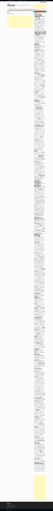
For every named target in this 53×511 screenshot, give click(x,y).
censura (36, 90)
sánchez (37, 412)
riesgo (35, 401)
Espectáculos (30, 9)
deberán (39, 135)
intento (43, 249)
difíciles (39, 152)
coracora (35, 122)
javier (38, 255)
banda (38, 65)
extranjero (36, 195)
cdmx (42, 88)
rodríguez (37, 404)
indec (43, 243)
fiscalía (38, 205)
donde (43, 158)
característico (38, 82)
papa (37, 330)
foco (37, 206)
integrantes (35, 248)
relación (36, 392)
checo (40, 93)
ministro (41, 299)
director (43, 153)
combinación (37, 106)
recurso (38, 387)
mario (35, 281)
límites (43, 267)
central (38, 90)
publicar (40, 373)
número (35, 319)
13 (43, 13)
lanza (44, 263)
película (36, 337)
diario (37, 151)
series (37, 420)
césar (44, 91)
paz (42, 335)
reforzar (41, 388)
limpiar (44, 267)
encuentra (35, 170)
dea (38, 134)
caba (42, 73)
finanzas (39, 204)
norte (39, 315)
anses (40, 45)
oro (43, 325)
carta (44, 84)
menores (35, 289)
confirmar (36, 114)
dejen (41, 140)
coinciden (39, 103)
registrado (42, 389)
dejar (35, 140)
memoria (38, 288)
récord (35, 385)
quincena (35, 378)
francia (37, 208)
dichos (39, 151)
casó (34, 87)
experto (35, 193)
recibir (42, 382)
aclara (40, 24)
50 (43, 19)
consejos (37, 116)
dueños (36, 160)
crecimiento (36, 128)
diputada (37, 153)
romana (41, 404)
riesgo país (39, 401)
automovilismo (35, 59)
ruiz (39, 406)
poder (37, 349)
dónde (40, 158)
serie (35, 420)
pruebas (42, 372)
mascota (39, 282)
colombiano (40, 105)
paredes (41, 331)
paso (37, 335)
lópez (40, 272)
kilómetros (39, 261)
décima (39, 136)
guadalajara (39, 222)
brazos (38, 71)
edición (43, 162)
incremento (42, 243)
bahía (37, 63)
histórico (35, 231)
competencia (40, 109)
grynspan (37, 222)
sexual (41, 421)
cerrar (40, 91)
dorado (35, 159)
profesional (35, 366)
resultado (38, 398)
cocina (35, 103)
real (37, 381)
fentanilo (43, 200)
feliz (34, 200)
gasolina (39, 214)
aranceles (38, 48)
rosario (40, 405)
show (38, 422)
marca (42, 279)
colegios (39, 104)
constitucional (35, 117)
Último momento (11, 9)
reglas (40, 390)
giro (41, 216)
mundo (36, 309)
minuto (35, 300)
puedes (35, 375)
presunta (35, 361)
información (38, 246)
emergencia (42, 166)
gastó (43, 214)
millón (36, 298)
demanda (41, 141)
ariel (39, 51)
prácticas (40, 353)
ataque (38, 55)
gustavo (38, 224)
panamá (36, 329)
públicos (35, 374)
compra (39, 110)
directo (41, 153)
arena (43, 48)
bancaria (42, 64)
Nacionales (16, 9)
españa (42, 176)
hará (44, 226)
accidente (39, 23)
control (39, 119)
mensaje (39, 289)
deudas (40, 150)
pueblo (38, 374)
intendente (35, 249)
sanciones (43, 412)
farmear (35, 198)
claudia (39, 99)
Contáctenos (44, 0)
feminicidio (36, 200)
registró (35, 390)
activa (34, 25)
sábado (39, 407)
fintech (41, 204)
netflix (35, 313)
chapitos (43, 92)
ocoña (39, 320)
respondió (35, 396)
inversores (38, 252)
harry (35, 227)
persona (36, 342)
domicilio (40, 157)
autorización (35, 60)
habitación (35, 225)
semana (36, 417)
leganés (38, 265)
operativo (36, 323)
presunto (38, 361)
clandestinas (39, 98)
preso (43, 360)
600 (38, 20)
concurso (43, 111)
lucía (34, 273)
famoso (38, 197)
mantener (40, 278)
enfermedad (40, 171)
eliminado (39, 165)
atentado (35, 56)
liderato (35, 267)
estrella (40, 187)
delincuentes (43, 140)
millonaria (41, 298)
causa (35, 88)
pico (34, 345)
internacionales (35, 251)
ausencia (43, 58)
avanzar (39, 60)
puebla (37, 374)
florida (35, 206)
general (39, 215)
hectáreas (42, 227)
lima (40, 267)
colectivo (35, 104)
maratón (39, 279)
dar (43, 133)
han (43, 226)
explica (41, 193)
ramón (38, 379)
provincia (36, 371)
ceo (44, 90)
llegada (39, 269)
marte (34, 282)
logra (42, 271)
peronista (35, 341)
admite (43, 28)
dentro (43, 142)
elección (42, 164)
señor (42, 418)
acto (39, 25)
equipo (39, 173)
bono (40, 70)
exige (37, 191)
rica (42, 400)
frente (39, 209)
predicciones (41, 355)
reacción (42, 380)
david (37, 134)
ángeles (44, 42)
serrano (38, 420)
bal (36, 64)
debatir (40, 134)
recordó (37, 385)
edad (41, 162)
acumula (40, 26)
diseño (39, 154)
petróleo (44, 344)
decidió (37, 136)
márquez (39, 281)
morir (36, 304)
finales (40, 203)
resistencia (35, 395)
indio (38, 244)
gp (41, 219)
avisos (40, 61)
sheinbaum (36, 422)
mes (43, 290)
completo (35, 110)
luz (41, 274)
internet (38, 251)
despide (35, 147)
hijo (44, 229)
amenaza (35, 40)
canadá (37, 80)
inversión (35, 252)
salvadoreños (43, 410)
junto (35, 260)
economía (39, 161)
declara (35, 137)
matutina (43, 283)
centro (41, 90)
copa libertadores (37, 121)
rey (40, 400)
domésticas (38, 157)
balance (38, 64)
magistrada (35, 276)
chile (41, 94)
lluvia (35, 271)
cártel (39, 85)
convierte (39, 120)
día (35, 151)
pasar (37, 334)
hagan (38, 226)
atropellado (43, 56)
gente (43, 215)
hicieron (40, 229)
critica (42, 129)
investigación (37, 253)
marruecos (43, 281)
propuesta (41, 369)
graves (39, 221)
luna (35, 274)
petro (42, 344)
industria (40, 244)
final (39, 203)
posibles (45, 352)
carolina (37, 84)
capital (42, 81)
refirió (34, 388)
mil (43, 295)
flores (43, 205)
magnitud (38, 276)
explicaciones (43, 193)
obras (37, 320)
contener (42, 118)
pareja (44, 331)
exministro (35, 192)
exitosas (43, 191)
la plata (39, 262)
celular (42, 89)
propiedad (35, 369)
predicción (36, 355)
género (42, 215)
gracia (42, 219)
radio (36, 379)
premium (40, 357)
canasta (40, 80)
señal (36, 418)
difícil (37, 152)
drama (36, 159)
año (36, 44)
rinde (43, 401)
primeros (35, 364)
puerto (41, 375)
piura (41, 346)
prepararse (38, 358)
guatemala (37, 223)
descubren (42, 145)
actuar (35, 26)
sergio (44, 419)
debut (40, 135)
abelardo (41, 21)
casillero (41, 86)
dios (45, 152)
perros (39, 341)
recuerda (35, 386)
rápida (40, 379)
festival (42, 201)
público (42, 373)
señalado (38, 418)
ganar (42, 213)
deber (35, 135)
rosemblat (43, 405)
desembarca (38, 146)
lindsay (37, 268)
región (35, 389)
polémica (35, 350)
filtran (40, 202)
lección (35, 265)
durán (38, 160)
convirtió (41, 120)
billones (37, 68)
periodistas (36, 340)
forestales (43, 206)
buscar (36, 73)
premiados (42, 356)
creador (39, 127)
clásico (42, 98)
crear (40, 127)
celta (40, 89)
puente (36, 375)
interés (35, 250)
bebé (45, 66)
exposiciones (43, 194)
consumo (38, 118)
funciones (42, 210)
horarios (44, 233)
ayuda (36, 62)
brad (34, 71)
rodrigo (35, 404)
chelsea (43, 93)
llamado (36, 269)
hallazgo (42, 226)
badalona (35, 63)
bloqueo (44, 68)
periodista (41, 339)
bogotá (37, 69)
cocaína (38, 102)
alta (36, 38)
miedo (37, 294)
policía (41, 350)
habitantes (37, 225)
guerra (44, 223)
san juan (38, 411)
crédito (40, 128)
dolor (35, 157)
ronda (35, 405)
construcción (39, 117)
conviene (37, 120)
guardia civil (42, 222)
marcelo (35, 280)
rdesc (39, 380)
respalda (42, 395)
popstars (38, 352)
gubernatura (41, 223)
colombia (36, 105)
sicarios (40, 422)
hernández (35, 229)
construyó (35, 118)
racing (34, 379)
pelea (40, 336)
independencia (36, 244)
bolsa (44, 69)
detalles (39, 148)
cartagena (35, 85)
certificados (43, 91)
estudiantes (43, 188)
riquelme (35, 402)
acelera (37, 24)
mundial (42, 308)
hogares (38, 231)
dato (35, 134)
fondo (38, 206)
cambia (38, 77)
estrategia (36, 187)
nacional (36, 311)
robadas (41, 402)
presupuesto (43, 361)
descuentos (35, 146)
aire (37, 36)
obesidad (42, 319)
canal (38, 80)
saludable (41, 410)
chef (41, 93)
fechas (37, 199)
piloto (42, 345)
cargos (39, 83)
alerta (40, 37)
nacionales (40, 311)
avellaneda (42, 60)
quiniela (40, 378)
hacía (44, 225)
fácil (42, 195)
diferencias (35, 152)
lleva (39, 270)
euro (41, 189)
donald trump (36, 158)
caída (42, 74)
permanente (39, 340)
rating (44, 379)
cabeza (44, 73)
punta (35, 376)
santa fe (35, 413)
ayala (34, 62)
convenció (35, 120)
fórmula (41, 207)
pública (38, 373)
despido (36, 147)
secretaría (35, 414)
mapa (34, 279)
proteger (39, 370)
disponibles (35, 155)
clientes (41, 100)
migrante (36, 295)
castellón (36, 87)
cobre (34, 102)
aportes (42, 47)
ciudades (35, 98)
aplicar (40, 47)
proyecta (35, 372)
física (40, 205)
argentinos (36, 51)
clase (41, 98)
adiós (40, 28)
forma (35, 207)
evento (44, 190)
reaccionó (35, 381)
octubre (41, 320)
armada (44, 51)
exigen (39, 191)
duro (40, 160)
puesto (42, 375)
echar (42, 160)
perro (37, 341)
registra (39, 389)
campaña (38, 79)
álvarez (42, 38)
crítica (44, 129)
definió (40, 139)
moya (38, 305)
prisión (40, 364)
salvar (35, 411)
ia (36, 238)
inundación (42, 251)
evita (34, 191)
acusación (35, 27)
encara (38, 169)
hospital (42, 234)
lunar (37, 274)
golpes (38, 219)
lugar (39, 273)
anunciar (39, 46)
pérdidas (35, 339)
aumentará (41, 57)
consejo (35, 116)
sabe (42, 407)
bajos (35, 64)
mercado (36, 290)
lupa (40, 274)
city (40, 97)
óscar (35, 326)
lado (36, 263)
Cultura (38, 9)
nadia (44, 311)
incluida (38, 243)
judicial (41, 257)
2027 (43, 16)
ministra (39, 299)
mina (42, 298)
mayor (40, 284)
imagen (35, 239)
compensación (36, 109)
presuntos (41, 361)
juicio (35, 259)
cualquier (44, 130)
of (38, 321)
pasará (40, 334)
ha (42, 224)
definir (42, 139)
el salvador (39, 164)
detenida (41, 149)
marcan (44, 279)
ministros (44, 299)
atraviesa (40, 56)
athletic (37, 56)
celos (39, 89)
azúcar (42, 62)
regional (36, 389)
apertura (37, 47)
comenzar (41, 106)
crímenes (44, 128)
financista (37, 204)
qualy (40, 376)
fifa (38, 202)
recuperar (35, 387)
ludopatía (36, 273)
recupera (38, 386)
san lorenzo (41, 411)
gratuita (37, 221)
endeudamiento (36, 171)
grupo (35, 222)
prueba (39, 372)
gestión (35, 216)
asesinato (36, 54)
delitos (36, 141)
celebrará (37, 89)
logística (40, 271)
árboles (41, 48)
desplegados (41, 147)
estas (44, 183)
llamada (35, 269)
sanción (39, 412)
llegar (43, 269)
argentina (38, 50)
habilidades (44, 224)
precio (37, 354)
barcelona (43, 65)
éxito (41, 191)
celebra (35, 89)
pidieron (36, 345)
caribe (41, 83)
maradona (36, 279)
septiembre (37, 419)
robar (43, 402)
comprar (41, 110)
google (40, 219)
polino (39, 351)
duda (42, 159)
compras (43, 110)
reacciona (45, 380)
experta (42, 192)
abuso (35, 23)
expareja (37, 192)
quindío (37, 378)
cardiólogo (44, 82)
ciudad (43, 97)
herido (38, 228)
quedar (35, 377)
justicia (38, 260)
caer (39, 74)
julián (41, 259)
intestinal (40, 251)
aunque (39, 58)
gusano (36, 224)
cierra (37, 96)
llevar (41, 270)
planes (34, 347)
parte (38, 332)
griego (40, 221)
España (24, 0)
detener (38, 149)
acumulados (42, 26)
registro (37, 390)
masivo (44, 282)
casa (42, 85)
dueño (35, 160)
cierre (40, 96)
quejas (38, 377)
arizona (40, 51)
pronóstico (38, 368)
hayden (39, 227)
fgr (44, 201)
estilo (42, 186)
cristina (40, 129)
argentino (44, 50)
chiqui (35, 95)
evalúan (43, 190)
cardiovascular (35, 83)
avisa (39, 61)
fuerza (38, 209)
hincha (35, 230)
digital (40, 152)
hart (36, 227)
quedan (42, 376)
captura (44, 81)
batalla (35, 66)
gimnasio (39, 216)
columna (44, 105)
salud (37, 410)
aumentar (39, 57)
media (37, 285)
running (42, 406)
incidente (35, 243)
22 (41, 18)
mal (41, 276)
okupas (39, 322)
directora (35, 154)
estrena (35, 188)
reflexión (36, 388)
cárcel (42, 82)
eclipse (35, 161)
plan (44, 346)
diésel (44, 151)
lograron (44, 271)
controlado (42, 119)
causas (37, 88)
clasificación (36, 99)
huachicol (42, 236)
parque (36, 332)
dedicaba (39, 138)
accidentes (43, 23)
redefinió (41, 387)
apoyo (44, 47)
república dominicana (40, 393)
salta (34, 410)
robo (37, 403)
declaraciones (40, 137)
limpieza (35, 268)
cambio (36, 78)
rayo (34, 380)
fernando (39, 201)
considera (42, 116)
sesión (35, 421)
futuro (42, 211)
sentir (34, 419)
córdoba (41, 122)
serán (42, 419)
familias (35, 197)
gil (37, 216)
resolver (40, 395)
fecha (35, 199)
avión (37, 61)
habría (43, 225)
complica (37, 110)
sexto (39, 421)
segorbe (37, 415)
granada (37, 220)
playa (40, 347)
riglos (41, 401)
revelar (35, 400)
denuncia (36, 143)
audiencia (35, 57)
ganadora (41, 212)
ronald (45, 404)
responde (44, 395)
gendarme (35, 215)
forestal (41, 206)
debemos (42, 134)
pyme (39, 376)
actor (41, 25)
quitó (42, 378)
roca (39, 403)
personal (41, 342)
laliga (41, 263)
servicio (40, 420)
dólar (40, 156)
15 (44, 13)
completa (43, 109)
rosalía (38, 405)
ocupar (35, 321)
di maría (43, 150)
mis (41, 300)
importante (38, 240)
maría (39, 280)
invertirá (40, 252)
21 (37, 17)
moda (43, 300)
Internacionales (21, 9)
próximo (42, 371)
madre (44, 274)
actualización (43, 25)
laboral (42, 262)
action (44, 24)
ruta (35, 407)
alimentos (40, 37)
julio (43, 259)
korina (35, 262)
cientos (35, 96)
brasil (36, 71)
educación (37, 163)
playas (42, 347)
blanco (42, 68)
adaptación (38, 28)
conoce (37, 115)
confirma (38, 113)
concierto (41, 111)
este (37, 185)
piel (37, 345)
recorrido (39, 385)
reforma (39, 388)
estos (44, 186)
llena (38, 270)
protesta (42, 370)
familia (42, 196)
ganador (38, 212)
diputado (39, 153)
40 (40, 19)
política (41, 351)
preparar (35, 358)
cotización (39, 126)
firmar (45, 204)
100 (40, 13)
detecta (42, 148)
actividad (37, 25)
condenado (37, 112)
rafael (37, 379)
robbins (35, 403)
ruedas (38, 406)
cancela (42, 80)
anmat (40, 43)
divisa (44, 155)
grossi (43, 221)
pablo (39, 326)
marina (42, 280)
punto (37, 376)
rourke (34, 406)
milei (36, 297)
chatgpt (37, 93)
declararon (35, 138)
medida (36, 286)
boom (41, 70)
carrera (40, 84)
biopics (39, 68)
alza (36, 39)
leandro (44, 264)
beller (35, 67)
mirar (40, 300)
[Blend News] (11, 5)
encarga (40, 169)
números (39, 319)
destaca (35, 148)
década (44, 135)
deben (43, 134)
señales (40, 418)
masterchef (35, 283)
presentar (44, 358)
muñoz (42, 309)
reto (43, 398)
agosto (41, 32)
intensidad (37, 249)
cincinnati (35, 97)
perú (38, 343)
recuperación (42, 386)
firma (43, 204)
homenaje (37, 232)
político (44, 351)
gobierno (38, 218)
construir (43, 117)
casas (39, 86)
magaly (43, 275)
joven (42, 257)
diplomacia (35, 153)
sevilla (37, 421)
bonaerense (38, 70)
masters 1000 (38, 283)
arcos (42, 48)
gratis (35, 221)
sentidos (44, 418)
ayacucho (43, 61)
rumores (41, 406)
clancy (36, 98)
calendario (37, 75)
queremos (40, 377)
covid (36, 127)
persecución (42, 341)
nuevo (38, 317)
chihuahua (40, 94)
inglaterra (43, 246)
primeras (37, 363)
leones (43, 265)
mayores (42, 284)
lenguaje (40, 265)
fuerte (35, 210)
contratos (37, 119)
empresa (40, 168)
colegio (37, 104)
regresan (35, 391)
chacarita (41, 92)
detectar (35, 149)
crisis (37, 129)
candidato (35, 81)
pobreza (41, 348)
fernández (35, 201)
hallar (40, 226)
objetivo (43, 319)
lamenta (43, 263)
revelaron (39, 400)
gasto (42, 214)
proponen (39, 369)
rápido (42, 379)
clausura (41, 99)
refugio (44, 388)
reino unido (41, 391)
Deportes (34, 9)
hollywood (40, 231)
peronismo (44, 340)
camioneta (35, 79)
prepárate (40, 358)
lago (37, 263)
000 (35, 13)
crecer (42, 127)
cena (34, 90)
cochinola (44, 102)
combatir (35, 106)
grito (41, 221)
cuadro (42, 130)
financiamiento (42, 203)
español (36, 177)
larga (36, 264)
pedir (36, 337)
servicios (43, 420)
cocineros (37, 103)
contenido (44, 118)
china (44, 94)
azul (43, 62)
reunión (39, 399)
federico (41, 199)
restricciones (43, 397)
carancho (41, 82)
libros (43, 266)
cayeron (39, 88)
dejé (40, 140)
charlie (35, 93)
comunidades (38, 111)
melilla (35, 288)
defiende (39, 139)
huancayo (44, 236)
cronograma (37, 130)
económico (37, 162)
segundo (42, 415)
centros (43, 90)
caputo (35, 82)
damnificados (36, 133)
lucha (44, 272)
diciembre (41, 151)
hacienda (35, 226)
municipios (39, 309)
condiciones (42, 112)
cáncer (44, 80)
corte (37, 123)
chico (38, 94)
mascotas (41, 282)
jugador (41, 258)
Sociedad (25, 9)
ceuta (36, 92)
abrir (39, 22)
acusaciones (39, 27)
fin (42, 202)
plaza (44, 347)
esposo (35, 178)
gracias (44, 219)
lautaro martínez (41, 264)
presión (42, 360)
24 (43, 18)
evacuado (40, 190)
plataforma (38, 347)
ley (36, 266)
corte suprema (42, 123)
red (40, 387)
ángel (40, 42)
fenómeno (39, 200)
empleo (38, 168)
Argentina (22, 0)
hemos (35, 228)
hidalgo (42, 229)
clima (37, 101)
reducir (44, 387)
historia (38, 230)
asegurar (38, 53)
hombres (35, 232)
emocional (35, 167)
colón (42, 105)
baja (41, 63)
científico (44, 95)
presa (42, 358)
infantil (44, 244)
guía (34, 224)
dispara (43, 154)
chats (39, 93)
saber (44, 407)
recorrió (41, 385)
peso (38, 344)
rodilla (44, 403)
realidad (42, 381)
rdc (36, 380)
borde (42, 70)
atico (38, 56)
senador (35, 418)
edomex (35, 163)
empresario (35, 169)
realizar (44, 381)
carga (38, 83)
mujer (36, 308)
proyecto (37, 372)
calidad (42, 75)
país (43, 328)
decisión (43, 136)
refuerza (42, 388)
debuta (42, 135)
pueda (40, 374)
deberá (37, 135)
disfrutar (41, 154)
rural (34, 407)
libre (40, 266)
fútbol (37, 211)
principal (38, 364)
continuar (35, 119)
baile (39, 63)
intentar (42, 249)
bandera (39, 65)
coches (42, 102)
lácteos (35, 263)
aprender (35, 48)
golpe (34, 219)
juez (37, 258)
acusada (42, 27)
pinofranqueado (36, 346)
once (44, 322)
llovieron (42, 270)
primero (42, 363)
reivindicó (44, 391)
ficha (34, 202)
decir (41, 136)
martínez (36, 282)
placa (42, 346)
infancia (43, 244)
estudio (35, 189)
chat (36, 93)
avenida (35, 61)
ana (43, 41)
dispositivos (38, 155)
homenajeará (41, 232)
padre (35, 327)
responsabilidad (38, 396)
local (38, 271)
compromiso (35, 111)
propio (37, 369)
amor (38, 41)
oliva (41, 322)
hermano (43, 228)
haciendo (37, 226)
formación (37, 207)
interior (37, 250)
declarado (43, 137)
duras (39, 160)
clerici (40, 100)
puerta (38, 375)
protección (36, 370)
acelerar (39, 24)
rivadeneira (38, 402)
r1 (43, 378)
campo (35, 80)
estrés (38, 188)
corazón (38, 122)
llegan (40, 269)
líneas (40, 268)
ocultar (43, 320)
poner (35, 352)
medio (43, 286)
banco (35, 65)
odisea (37, 321)
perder (39, 338)
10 (38, 13)
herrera (38, 229)
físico (41, 205)
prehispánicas (39, 356)
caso (43, 86)
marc (40, 279)
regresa (42, 390)
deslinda (40, 146)
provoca (40, 371)
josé (39, 257)
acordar (42, 24)
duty (41, 160)
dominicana (42, 157)
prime (35, 363)
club (42, 101)
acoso (43, 24)
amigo (35, 41)
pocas (42, 348)
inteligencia (41, 248)
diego (43, 151)
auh (37, 57)
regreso (38, 391)
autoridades (39, 59)
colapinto (43, 103)
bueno (44, 71)
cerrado (39, 91)
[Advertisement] (39, 6)
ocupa (44, 320)
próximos (44, 371)
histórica (41, 230)
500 (35, 20)
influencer (44, 245)
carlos (43, 83)
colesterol (41, 104)
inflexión (41, 245)
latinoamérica (38, 264)
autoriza (42, 59)
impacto (38, 239)
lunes (39, 274)
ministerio (36, 299)
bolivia (42, 69)
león (42, 265)
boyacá (44, 70)
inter (44, 249)
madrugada (38, 275)
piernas (38, 345)
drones (40, 159)
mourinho (37, 304)
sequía (40, 419)
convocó (43, 120)
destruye (37, 148)
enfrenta (43, 171)
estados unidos (38, 182)
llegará (35, 270)
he (40, 227)
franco (40, 208)
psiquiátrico (35, 373)
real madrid (40, 381)
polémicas (39, 350)
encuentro (38, 170)
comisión (44, 107)
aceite (35, 24)
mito (42, 300)
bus (41, 72)
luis (41, 273)
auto (44, 58)
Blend (19, 0)
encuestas (40, 170)
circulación (39, 97)
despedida (43, 146)
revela (43, 399)
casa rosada (37, 86)
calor (41, 76)
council (35, 127)
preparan (44, 357)
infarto (36, 245)
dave (36, 134)
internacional (42, 250)
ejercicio (43, 163)
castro (42, 87)
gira (40, 216)
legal (36, 265)
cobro (36, 102)
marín (40, 280)
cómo (39, 108)
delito (34, 141)
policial (38, 351)
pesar (41, 343)
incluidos (39, 243)
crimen (42, 128)
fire (42, 204)
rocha (41, 403)
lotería (42, 272)
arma (42, 51)
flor (42, 205)
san (36, 411)
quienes (42, 377)
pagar (38, 327)
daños (42, 133)
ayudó (40, 62)
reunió (37, 399)
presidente (37, 360)
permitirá (41, 340)
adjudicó (42, 28)
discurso (37, 154)
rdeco (38, 380)
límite (41, 267)
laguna (39, 263)
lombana (35, 272)
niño (37, 314)
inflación (39, 245)
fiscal (35, 205)
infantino (35, 245)
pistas (39, 346)
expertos (38, 193)
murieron (44, 309)
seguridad (36, 416)
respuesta (42, 396)
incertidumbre (41, 242)
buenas (42, 71)
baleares (40, 64)
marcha (37, 280)
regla (38, 390)
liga (37, 267)
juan (45, 257)
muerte (38, 307)
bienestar (35, 68)
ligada (38, 267)
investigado (41, 253)
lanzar (35, 264)
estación (40, 179)
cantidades (40, 81)
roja (39, 404)
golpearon (37, 219)
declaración (37, 137)
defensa (35, 139)
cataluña (44, 87)
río (44, 401)
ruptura (44, 406)
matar (41, 283)
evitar (36, 191)
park (34, 332)
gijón (36, 216)
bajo (45, 63)
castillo (41, 87)
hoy (37, 235)
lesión (35, 266)
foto (34, 208)
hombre (43, 231)
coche (40, 102)
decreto (37, 138)
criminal (35, 129)
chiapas (35, 94)
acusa (44, 26)
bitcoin (40, 68)
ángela (42, 42)
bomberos (35, 70)
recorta (43, 385)
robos (38, 403)
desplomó (44, 147)
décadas (35, 136)
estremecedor (42, 187)
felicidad (44, 199)
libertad (38, 266)
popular (40, 352)
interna (39, 250)
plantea (36, 347)
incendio (37, 242)
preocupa (42, 357)
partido (38, 333)
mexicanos (41, 292)
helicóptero (44, 227)
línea (38, 268)
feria (44, 200)
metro (42, 291)
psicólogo (45, 372)
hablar (41, 225)
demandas (44, 141)
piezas (40, 345)
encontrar (42, 169)
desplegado (39, 147)
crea (37, 127)
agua (43, 34)
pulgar (44, 375)
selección (40, 416)
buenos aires (36, 72)
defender (42, 138)
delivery (38, 141)
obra (35, 320)
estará (42, 183)
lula (44, 273)
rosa (36, 405)
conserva (40, 116)
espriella (39, 178)
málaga (43, 276)
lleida (36, 270)
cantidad (38, 81)
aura (41, 58)
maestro (40, 275)
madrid (35, 275)
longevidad (37, 272)
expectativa (40, 192)
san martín (43, 411)
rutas (37, 407)
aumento (36, 58)
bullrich (40, 72)
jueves (35, 258)
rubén (36, 406)
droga (39, 159)
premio (37, 357)
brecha (40, 71)
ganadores (36, 213)
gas (37, 214)
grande (41, 220)
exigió (40, 191)
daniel (40, 133)
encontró (44, 169)
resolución (38, 395)
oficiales (43, 321)
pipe (38, 346)
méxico (37, 293)
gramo (34, 220)
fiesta (36, 202)
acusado (35, 28)
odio (36, 321)
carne (35, 84)
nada (42, 311)
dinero (43, 152)
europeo (38, 190)
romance (43, 404)
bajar (43, 63)
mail (40, 276)
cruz (40, 130)
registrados (44, 389)
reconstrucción (41, 384)
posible (42, 352)
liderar (44, 266)
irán (42, 254)
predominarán (35, 356)
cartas (38, 85)
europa (35, 190)
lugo (40, 273)
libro (41, 266)
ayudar (38, 62)
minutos (37, 300)
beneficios (37, 67)
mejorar (40, 287)
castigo (39, 87)
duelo (44, 159)
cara (36, 82)
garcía (35, 214)
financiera (35, 204)
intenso (40, 249)
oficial (40, 321)
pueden (43, 374)
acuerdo (37, 26)
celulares (44, 89)
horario (42, 233)
